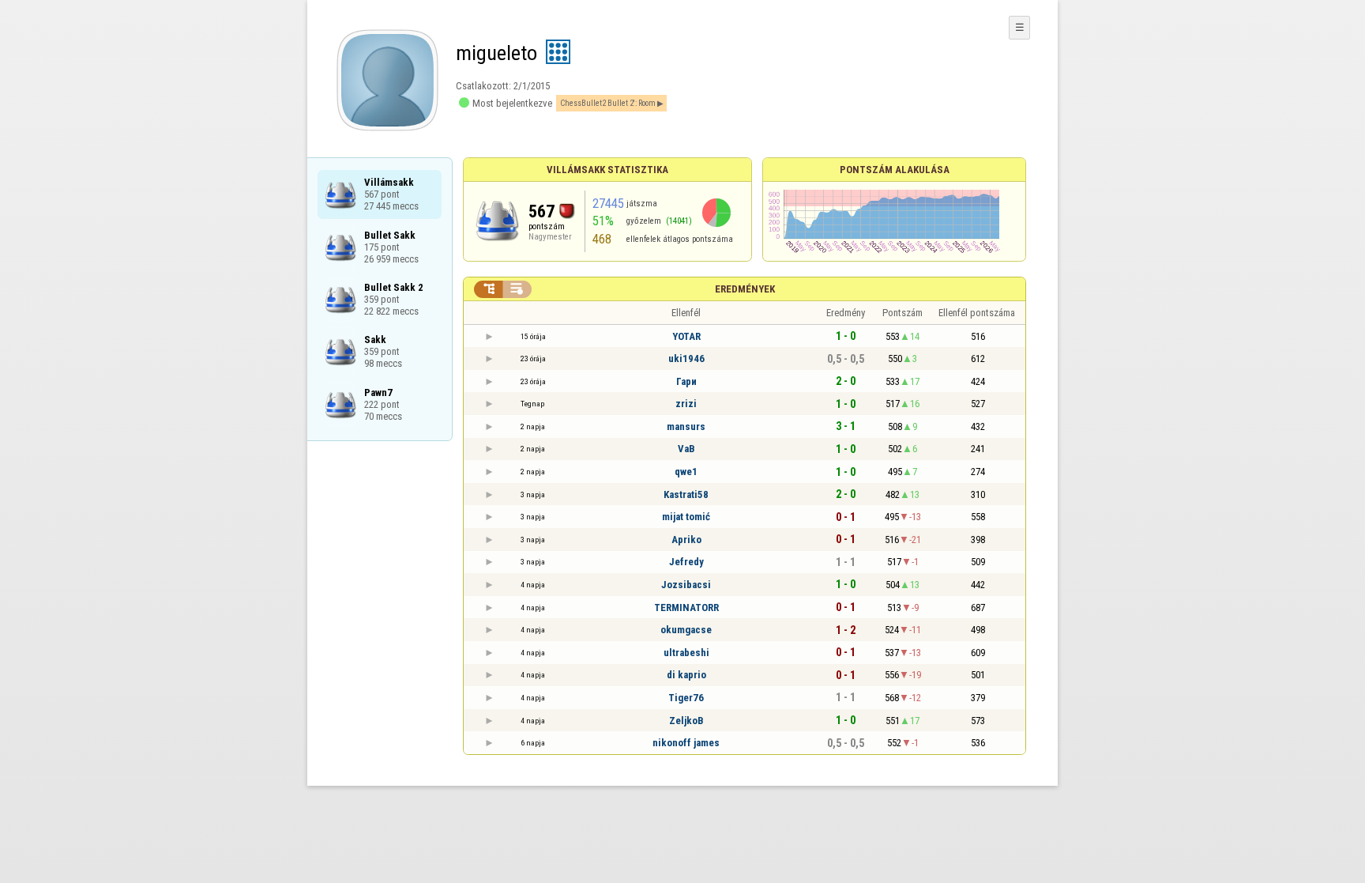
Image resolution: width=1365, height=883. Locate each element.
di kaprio (686, 675)
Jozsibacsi (686, 585)
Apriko (686, 539)
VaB (686, 449)
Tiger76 (686, 698)
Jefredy (686, 562)
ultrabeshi (686, 652)
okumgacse (686, 630)
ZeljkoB (686, 720)
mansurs (686, 426)
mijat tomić (686, 517)
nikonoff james (686, 743)
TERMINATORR (686, 607)
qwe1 (686, 471)
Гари (686, 381)
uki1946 (686, 358)
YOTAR (686, 336)
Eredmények (745, 289)
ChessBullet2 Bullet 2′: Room (608, 103)
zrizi (686, 403)
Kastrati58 (686, 494)
